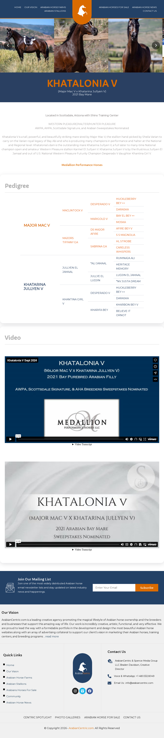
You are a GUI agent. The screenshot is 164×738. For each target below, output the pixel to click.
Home (17, 7)
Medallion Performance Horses (82, 165)
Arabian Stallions (55, 11)
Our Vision (30, 7)
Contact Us (131, 717)
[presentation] (8, 45)
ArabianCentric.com (81, 728)
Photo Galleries (68, 717)
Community (13, 696)
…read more (51, 636)
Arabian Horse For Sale (102, 717)
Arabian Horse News (18, 702)
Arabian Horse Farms (53, 7)
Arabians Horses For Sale (21, 690)
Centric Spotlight (38, 717)
